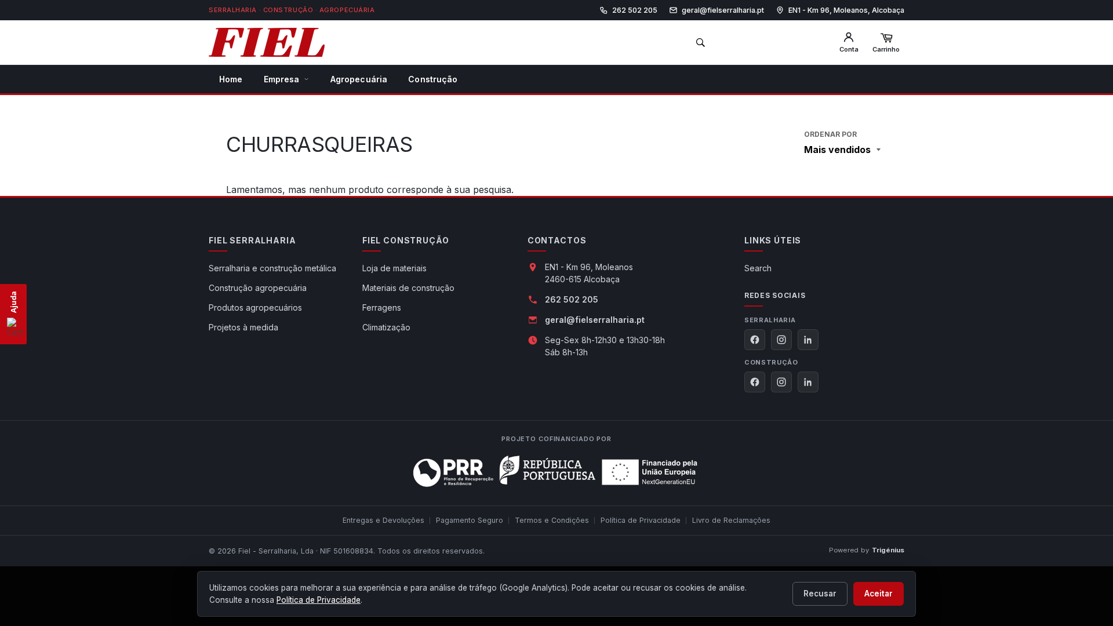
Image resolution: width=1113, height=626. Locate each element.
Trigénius (888, 550)
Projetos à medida (243, 327)
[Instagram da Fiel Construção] (781, 382)
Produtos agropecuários (255, 307)
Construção (432, 79)
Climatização (386, 327)
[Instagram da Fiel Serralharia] (781, 339)
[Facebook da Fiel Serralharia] (754, 339)
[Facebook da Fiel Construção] (754, 382)
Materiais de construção (408, 288)
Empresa (282, 79)
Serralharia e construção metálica (272, 268)
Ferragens (381, 307)
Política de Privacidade (641, 520)
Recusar (819, 593)
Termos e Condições (552, 520)
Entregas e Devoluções (383, 520)
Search (758, 268)
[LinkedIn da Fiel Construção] (808, 382)
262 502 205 (571, 299)
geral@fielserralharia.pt (595, 320)
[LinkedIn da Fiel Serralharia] (808, 339)
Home (231, 79)
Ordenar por (830, 134)
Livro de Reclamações (731, 520)
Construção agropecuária (258, 288)
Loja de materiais (394, 268)
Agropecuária (359, 79)
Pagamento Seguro (469, 520)
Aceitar (878, 593)
